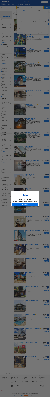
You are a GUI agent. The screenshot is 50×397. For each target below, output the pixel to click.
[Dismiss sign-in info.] (38, 192)
